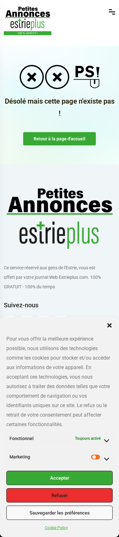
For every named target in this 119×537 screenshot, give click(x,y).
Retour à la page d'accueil (59, 138)
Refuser (59, 495)
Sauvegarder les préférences (60, 513)
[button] (109, 325)
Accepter (59, 478)
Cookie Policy (56, 528)
